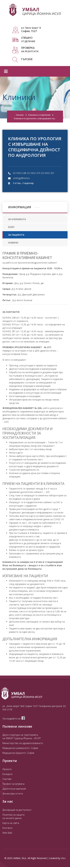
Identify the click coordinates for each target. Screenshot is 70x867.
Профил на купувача (13, 783)
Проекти (7, 769)
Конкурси (7, 774)
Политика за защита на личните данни (13, 816)
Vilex (63, 858)
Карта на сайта (10, 823)
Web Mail (7, 832)
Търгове (7, 778)
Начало (20, 114)
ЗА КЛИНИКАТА (17, 219)
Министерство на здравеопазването (22, 743)
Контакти (7, 827)
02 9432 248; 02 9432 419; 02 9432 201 (33, 173)
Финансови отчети (12, 793)
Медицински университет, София (20, 748)
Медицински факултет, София (18, 752)
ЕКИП (11, 227)
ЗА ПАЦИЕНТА (16, 234)
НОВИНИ (13, 242)
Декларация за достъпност (17, 809)
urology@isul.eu (21, 178)
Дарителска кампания (14, 788)
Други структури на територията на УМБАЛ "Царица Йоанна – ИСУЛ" (21, 736)
